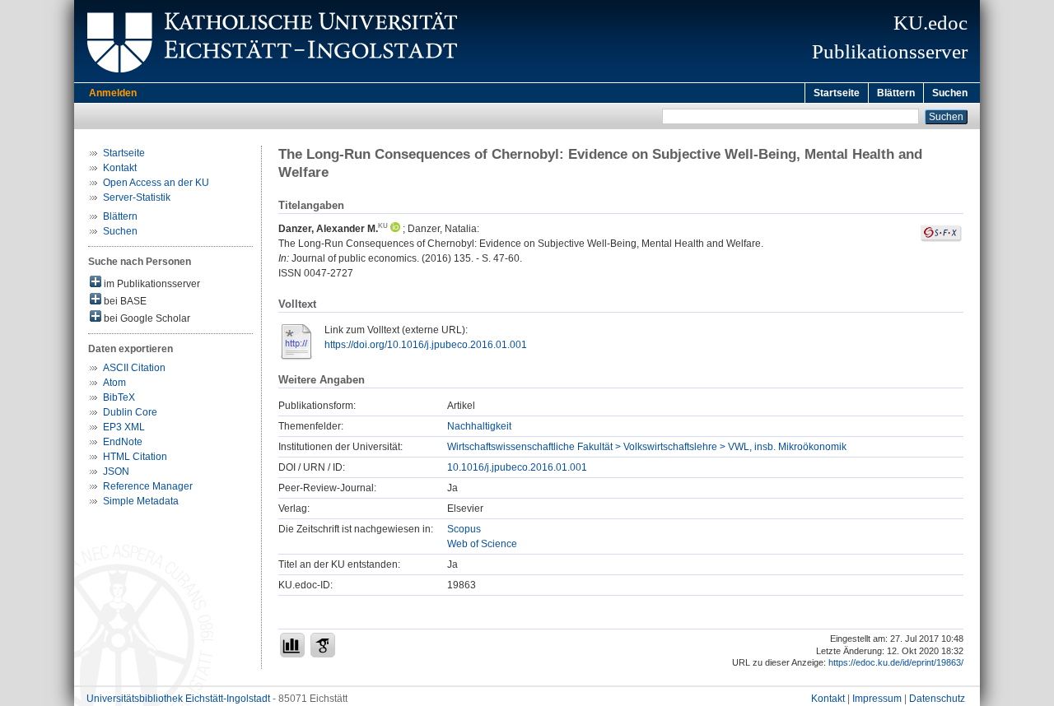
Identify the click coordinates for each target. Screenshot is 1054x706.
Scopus (464, 529)
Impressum (877, 698)
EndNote (122, 442)
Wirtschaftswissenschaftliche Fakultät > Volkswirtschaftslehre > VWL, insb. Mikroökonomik (646, 447)
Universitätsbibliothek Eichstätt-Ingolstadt (178, 698)
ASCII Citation (134, 368)
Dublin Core (130, 412)
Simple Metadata (141, 501)
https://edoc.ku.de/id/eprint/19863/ (895, 662)
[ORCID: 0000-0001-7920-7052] (394, 229)
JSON (116, 471)
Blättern (896, 93)
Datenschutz (937, 698)
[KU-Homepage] (269, 79)
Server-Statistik (136, 197)
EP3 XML (124, 427)
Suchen (950, 93)
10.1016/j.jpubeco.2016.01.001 (517, 467)
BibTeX (119, 397)
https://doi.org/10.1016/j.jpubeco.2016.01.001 (425, 345)
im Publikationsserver (150, 284)
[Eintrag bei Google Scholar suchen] (322, 645)
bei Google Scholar (145, 318)
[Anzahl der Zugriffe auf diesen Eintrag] (292, 645)
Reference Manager (148, 486)
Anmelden (113, 93)
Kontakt (120, 168)
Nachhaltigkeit (479, 426)
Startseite (837, 93)
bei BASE (124, 301)
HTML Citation (135, 456)
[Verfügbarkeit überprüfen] (941, 238)
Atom (114, 382)
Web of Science (482, 544)
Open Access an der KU (156, 182)
